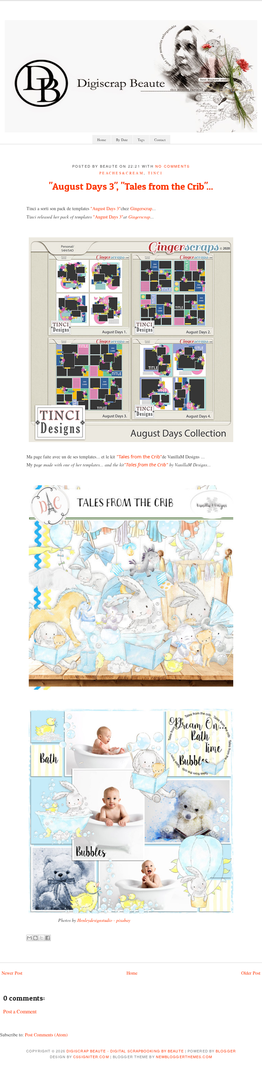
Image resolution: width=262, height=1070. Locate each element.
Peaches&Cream (121, 172)
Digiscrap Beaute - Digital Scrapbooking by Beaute (125, 1050)
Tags (141, 139)
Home (101, 139)
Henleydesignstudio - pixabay (103, 920)
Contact (160, 139)
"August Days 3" (105, 208)
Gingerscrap (141, 208)
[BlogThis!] (35, 938)
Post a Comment (19, 1011)
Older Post (250, 973)
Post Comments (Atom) (46, 1035)
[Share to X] (41, 938)
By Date (122, 139)
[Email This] (29, 938)
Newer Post (12, 973)
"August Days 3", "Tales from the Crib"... (131, 186)
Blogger (226, 1050)
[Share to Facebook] (47, 938)
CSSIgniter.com (91, 1056)
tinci (155, 172)
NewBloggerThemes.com (184, 1056)
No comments (172, 166)
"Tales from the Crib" (139, 456)
